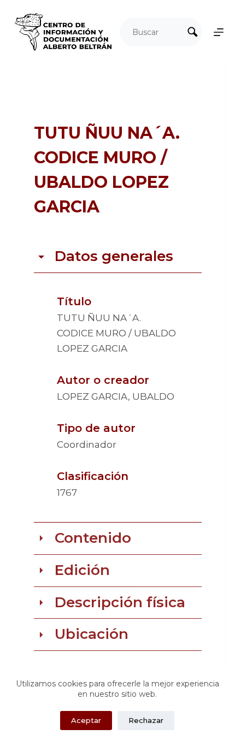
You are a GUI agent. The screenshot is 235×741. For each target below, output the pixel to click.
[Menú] (219, 32)
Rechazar (145, 720)
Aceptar (86, 720)
